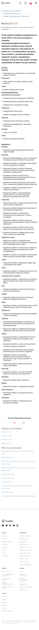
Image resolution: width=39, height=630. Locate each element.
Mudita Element (25, 556)
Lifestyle (4, 547)
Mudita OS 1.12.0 (7, 432)
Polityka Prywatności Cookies (24, 580)
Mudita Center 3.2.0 (8, 457)
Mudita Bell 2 (24, 544)
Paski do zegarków (26, 564)
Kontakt (4, 605)
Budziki (4, 539)
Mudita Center (24, 562)
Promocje (5, 556)
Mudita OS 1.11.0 (7, 436)
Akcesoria (5, 544)
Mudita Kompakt (25, 536)
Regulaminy (23, 584)
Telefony (4, 536)
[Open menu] (36, 3)
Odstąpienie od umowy (7, 587)
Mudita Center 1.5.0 (8, 478)
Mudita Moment (25, 553)
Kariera (4, 602)
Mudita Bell (23, 542)
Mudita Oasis (24, 559)
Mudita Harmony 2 (26, 550)
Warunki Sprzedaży (26, 587)
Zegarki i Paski (7, 542)
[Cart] (25, 3)
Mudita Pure (24, 539)
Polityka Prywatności (24, 574)
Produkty (23, 533)
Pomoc (4, 568)
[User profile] (20, 3)
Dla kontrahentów (8, 611)
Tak (23, 423)
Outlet (4, 553)
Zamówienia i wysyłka (6, 579)
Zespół (4, 599)
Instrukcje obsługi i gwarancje (8, 574)
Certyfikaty (23, 590)
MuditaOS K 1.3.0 (7, 482)
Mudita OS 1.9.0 (7, 443)
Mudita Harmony (25, 547)
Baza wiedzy (6, 571)
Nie (14, 423)
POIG (21, 571)
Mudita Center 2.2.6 (8, 474)
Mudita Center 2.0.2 (8, 492)
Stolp (3, 550)
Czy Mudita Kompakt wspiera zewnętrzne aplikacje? (19, 496)
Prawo (22, 568)
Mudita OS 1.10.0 (7, 439)
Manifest (5, 596)
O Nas (4, 593)
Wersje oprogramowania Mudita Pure (16, 16)
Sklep (4, 533)
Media (4, 608)
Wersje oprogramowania (11, 13)
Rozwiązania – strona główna (11, 11)
